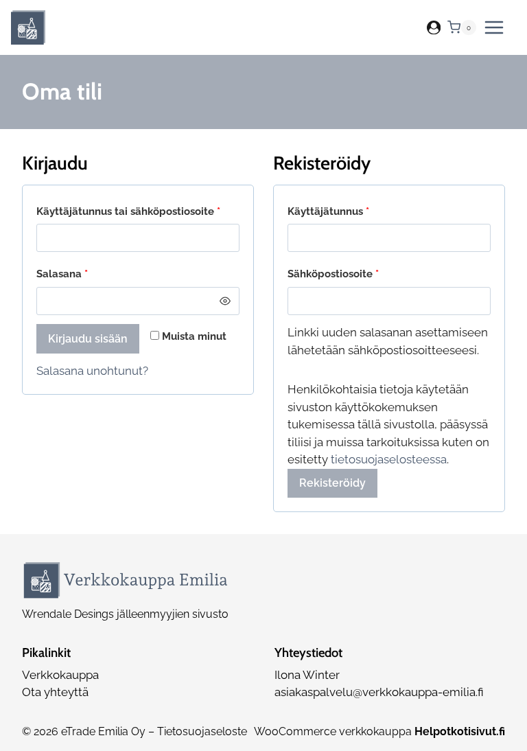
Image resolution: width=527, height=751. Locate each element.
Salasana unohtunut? (92, 371)
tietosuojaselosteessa (389, 459)
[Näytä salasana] (225, 301)
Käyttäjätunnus (353, 211)
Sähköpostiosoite (358, 273)
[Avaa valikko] (494, 27)
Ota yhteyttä (55, 692)
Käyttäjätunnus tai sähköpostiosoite (137, 211)
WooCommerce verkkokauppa (379, 731)
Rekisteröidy (332, 482)
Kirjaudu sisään (88, 338)
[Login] (434, 28)
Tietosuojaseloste (202, 731)
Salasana (87, 273)
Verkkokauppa (60, 675)
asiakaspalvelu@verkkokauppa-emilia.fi (379, 692)
